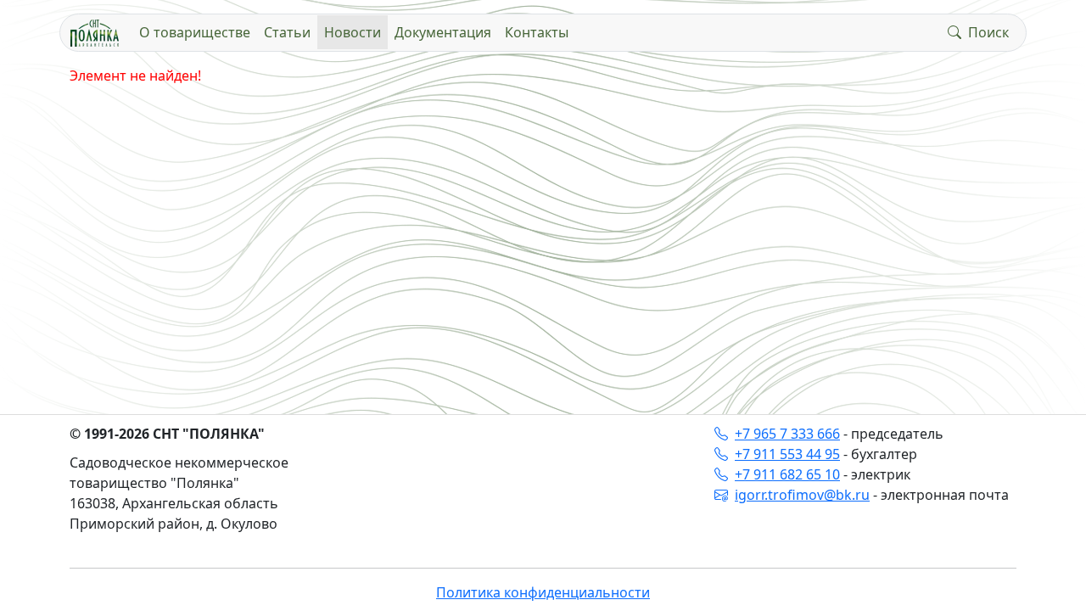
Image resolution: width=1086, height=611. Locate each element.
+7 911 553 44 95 (787, 454)
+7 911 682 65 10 (787, 474)
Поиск (988, 32)
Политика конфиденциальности (543, 592)
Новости (352, 32)
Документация (443, 32)
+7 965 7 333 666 (787, 433)
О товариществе (194, 32)
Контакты (536, 32)
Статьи (287, 32)
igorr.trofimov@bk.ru (802, 494)
